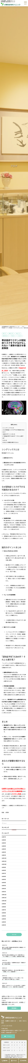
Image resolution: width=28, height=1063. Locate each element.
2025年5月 (4, 879)
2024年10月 (4, 900)
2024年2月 (4, 925)
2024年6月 (4, 912)
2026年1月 (4, 855)
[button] (25, 3)
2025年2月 (4, 888)
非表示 (15, 424)
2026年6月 (4, 840)
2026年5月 (4, 843)
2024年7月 (4, 909)
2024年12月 (4, 894)
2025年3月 (4, 885)
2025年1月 (4, 891)
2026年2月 (4, 852)
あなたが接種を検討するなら (11, 442)
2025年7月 (4, 873)
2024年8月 (4, 906)
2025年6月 (4, 876)
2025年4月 (4, 882)
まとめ (5, 440)
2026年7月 (4, 837)
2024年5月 (4, 915)
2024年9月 (4, 903)
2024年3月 (4, 922)
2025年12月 (4, 858)
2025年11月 (4, 861)
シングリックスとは (8, 428)
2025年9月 (4, 867)
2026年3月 (4, 849)
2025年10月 (4, 864)
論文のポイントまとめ (9, 434)
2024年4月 (4, 919)
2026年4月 (4, 846)
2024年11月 (4, 897)
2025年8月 (4, 870)
